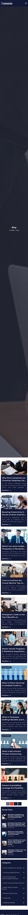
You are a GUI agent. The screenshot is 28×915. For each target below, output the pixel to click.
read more (5, 490)
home (12, 230)
